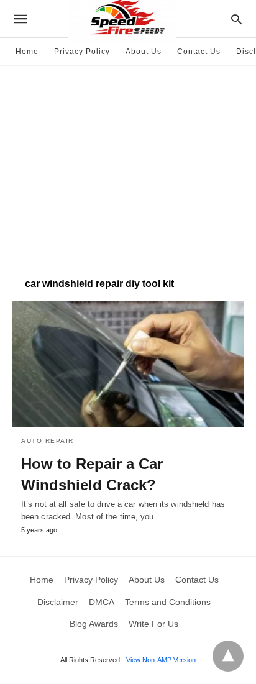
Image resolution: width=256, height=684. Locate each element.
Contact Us (199, 51)
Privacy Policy (82, 51)
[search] (236, 19)
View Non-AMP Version (161, 659)
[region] (128, 165)
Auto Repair (47, 440)
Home (27, 51)
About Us (144, 51)
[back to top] (228, 656)
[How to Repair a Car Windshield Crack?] (128, 364)
